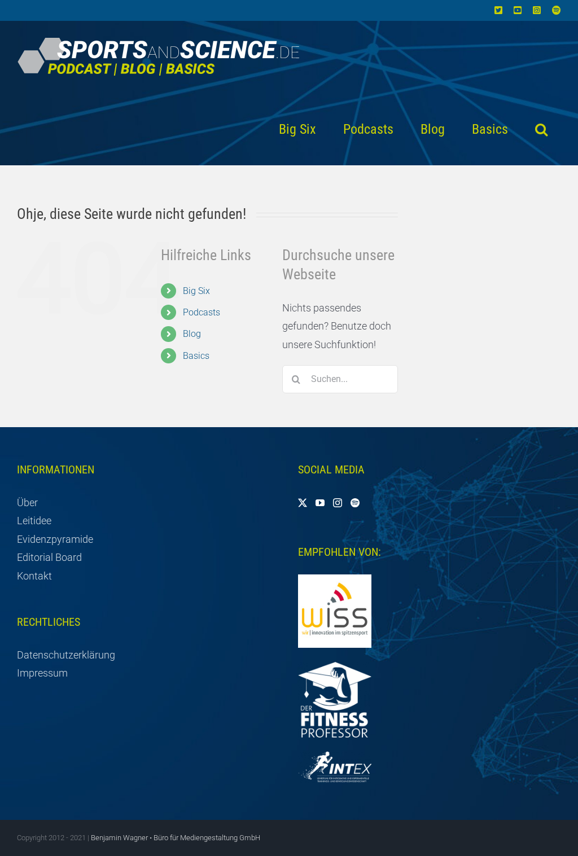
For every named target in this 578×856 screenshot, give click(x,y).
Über (27, 502)
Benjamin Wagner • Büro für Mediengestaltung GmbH (175, 837)
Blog (192, 333)
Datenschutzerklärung (66, 655)
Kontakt (34, 576)
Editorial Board (49, 557)
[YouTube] (320, 502)
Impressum (42, 673)
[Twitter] (302, 502)
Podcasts (201, 312)
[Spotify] (355, 502)
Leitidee (34, 520)
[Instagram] (337, 502)
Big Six (196, 291)
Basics (196, 355)
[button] (541, 129)
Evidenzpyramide (55, 539)
